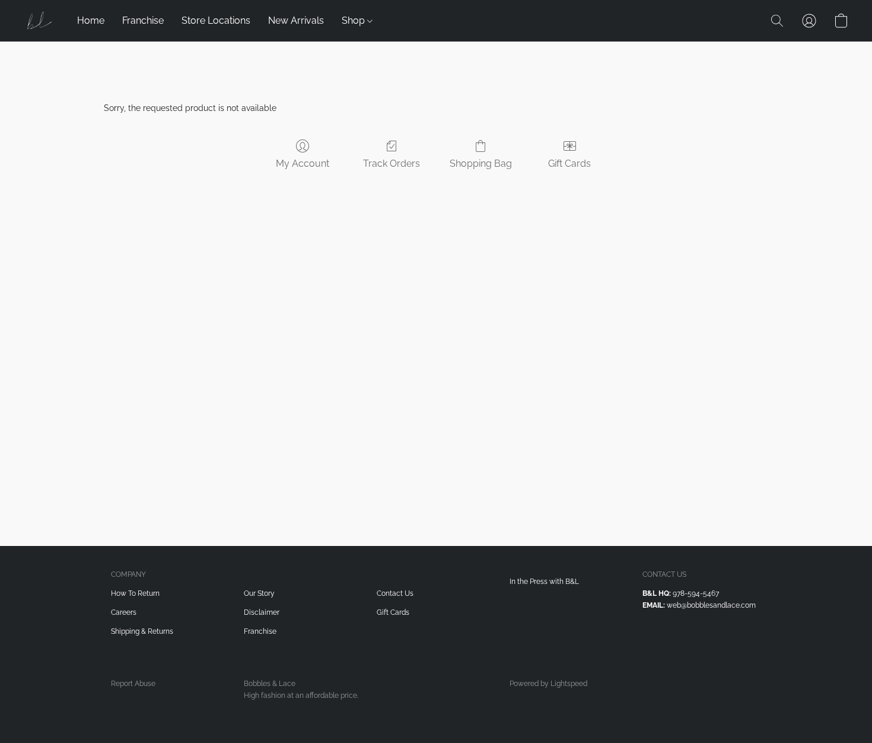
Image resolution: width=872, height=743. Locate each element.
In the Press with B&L (544, 581)
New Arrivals (296, 20)
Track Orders (391, 163)
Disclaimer (261, 612)
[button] (38, 21)
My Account (302, 163)
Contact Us (395, 593)
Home (90, 20)
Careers (123, 612)
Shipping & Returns (142, 631)
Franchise (143, 20)
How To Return (135, 593)
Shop (354, 20)
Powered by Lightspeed (548, 684)
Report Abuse (133, 684)
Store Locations (216, 20)
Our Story (259, 593)
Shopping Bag (481, 163)
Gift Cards (569, 163)
